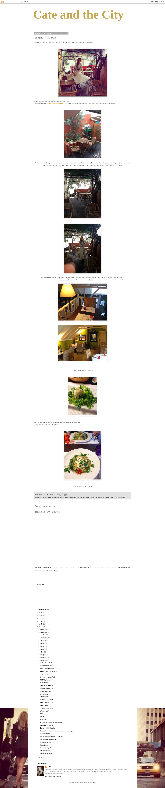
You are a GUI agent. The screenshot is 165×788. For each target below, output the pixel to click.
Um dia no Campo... (46, 753)
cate (49, 766)
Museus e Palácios (46, 688)
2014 (41, 627)
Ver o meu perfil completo (53, 776)
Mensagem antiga (124, 567)
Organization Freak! (46, 685)
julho (42, 643)
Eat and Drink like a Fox (48, 728)
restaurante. (121, 497)
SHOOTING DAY (45, 691)
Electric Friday (45, 734)
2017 (41, 618)
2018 (41, 615)
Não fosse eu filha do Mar (48, 739)
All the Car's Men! (46, 663)
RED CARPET (45, 705)
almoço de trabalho (70, 497)
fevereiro (43, 658)
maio (42, 649)
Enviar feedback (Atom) (50, 571)
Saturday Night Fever (47, 748)
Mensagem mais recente (43, 567)
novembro (43, 632)
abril (42, 652)
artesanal (79, 497)
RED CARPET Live (46, 702)
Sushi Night (44, 683)
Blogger (93, 782)
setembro (43, 638)
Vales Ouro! (44, 719)
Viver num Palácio (46, 666)
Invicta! (42, 717)
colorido (107, 497)
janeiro (42, 660)
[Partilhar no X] (62, 495)
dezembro (43, 629)
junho (42, 646)
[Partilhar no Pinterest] (67, 495)
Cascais (101, 497)
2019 (41, 613)
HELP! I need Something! (48, 671)
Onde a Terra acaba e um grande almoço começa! (56, 731)
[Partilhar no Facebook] (65, 495)
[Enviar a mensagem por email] (58, 495)
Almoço (50, 497)
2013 (41, 758)
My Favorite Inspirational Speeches (51, 737)
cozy (111, 497)
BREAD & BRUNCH (46, 700)
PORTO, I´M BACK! (46, 680)
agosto (42, 640)
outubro (43, 635)
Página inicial (84, 567)
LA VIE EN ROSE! (46, 694)
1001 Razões (44, 674)
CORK (42, 714)
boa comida (86, 497)
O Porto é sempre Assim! (48, 677)
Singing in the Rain (46, 708)
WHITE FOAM (44, 697)
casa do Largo (94, 497)
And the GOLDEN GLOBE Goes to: (51, 722)
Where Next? (44, 711)
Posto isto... (44, 745)
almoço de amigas (58, 497)
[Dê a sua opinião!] (60, 495)
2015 (41, 624)
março (42, 655)
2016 (41, 621)
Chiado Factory (45, 751)
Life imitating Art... (46, 742)
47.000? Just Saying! (47, 668)
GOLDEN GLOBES (46, 725)
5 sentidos (45, 497)
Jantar (115, 497)
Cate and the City (78, 14)
